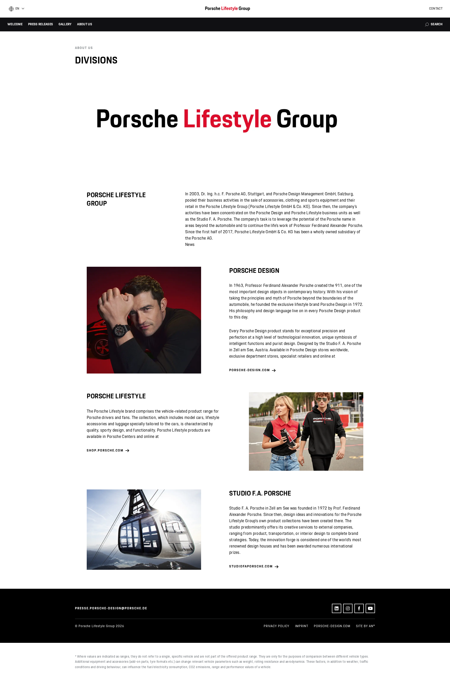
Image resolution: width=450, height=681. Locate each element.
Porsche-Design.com (249, 370)
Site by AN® (365, 626)
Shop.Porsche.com (105, 450)
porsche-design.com (332, 626)
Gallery (65, 24)
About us (84, 24)
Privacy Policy (276, 626)
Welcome (15, 24)
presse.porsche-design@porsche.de (111, 608)
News (190, 245)
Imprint (301, 626)
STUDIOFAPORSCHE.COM (251, 566)
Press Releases (40, 24)
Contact (435, 8)
